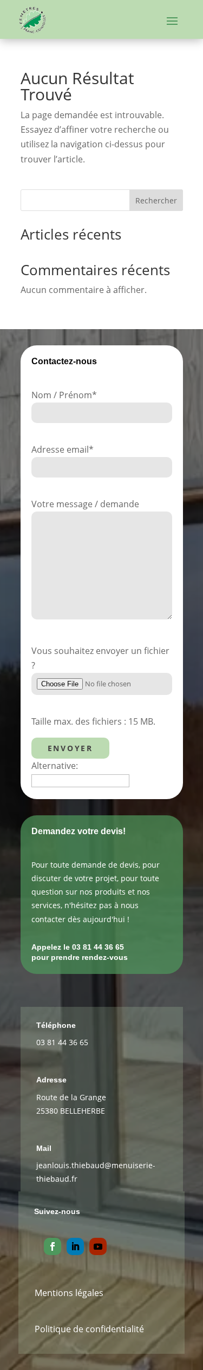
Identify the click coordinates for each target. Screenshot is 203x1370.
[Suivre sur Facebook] (52, 1246)
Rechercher (156, 200)
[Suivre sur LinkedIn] (75, 1246)
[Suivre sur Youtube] (98, 1246)
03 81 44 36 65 (62, 1042)
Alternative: (54, 766)
